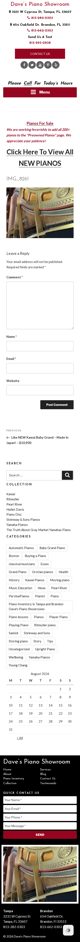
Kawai (10, 494)
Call (27, 83)
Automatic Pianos (21, 548)
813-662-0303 (41, 30)
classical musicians (22, 564)
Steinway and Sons (37, 633)
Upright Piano (45, 649)
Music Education (20, 588)
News (42, 588)
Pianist (40, 596)
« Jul (20, 738)
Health (63, 572)
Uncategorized (19, 649)
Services (45, 769)
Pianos (39, 617)
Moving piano (60, 580)
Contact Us (40, 54)
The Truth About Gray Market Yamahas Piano (38, 530)
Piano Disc (14, 514)
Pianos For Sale (40, 123)
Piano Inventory (13, 778)
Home (7, 769)
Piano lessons (18, 617)
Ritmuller (12, 499)
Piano (55, 596)
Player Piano (58, 617)
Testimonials (48, 783)
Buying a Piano (35, 556)
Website (12, 381)
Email (11, 359)
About (7, 774)
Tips (50, 641)
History (14, 580)
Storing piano (18, 641)
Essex (45, 564)
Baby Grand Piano (52, 548)
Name (11, 336)
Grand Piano (17, 572)
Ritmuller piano (45, 625)
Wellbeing (16, 657)
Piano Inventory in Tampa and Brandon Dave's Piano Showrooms (36, 606)
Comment (14, 277)
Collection (9, 783)
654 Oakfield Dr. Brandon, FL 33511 (41, 25)
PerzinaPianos (19, 596)
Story (37, 641)
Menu (44, 92)
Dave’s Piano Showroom (40, 4)
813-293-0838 (40, 43)
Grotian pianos (42, 572)
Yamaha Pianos (17, 525)
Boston (14, 556)
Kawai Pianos (34, 580)
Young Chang (18, 665)
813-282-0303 (41, 18)
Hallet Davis (15, 509)
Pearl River (14, 504)
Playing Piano (19, 625)
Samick (13, 633)
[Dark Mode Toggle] (68, 930)
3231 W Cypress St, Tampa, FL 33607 (41, 12)
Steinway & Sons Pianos (23, 519)
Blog (43, 774)
